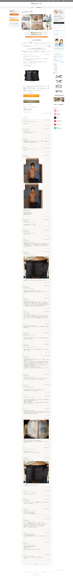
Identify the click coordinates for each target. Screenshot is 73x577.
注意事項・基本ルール (58, 30)
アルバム (36, 43)
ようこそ (25, 43)
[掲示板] (31, 43)
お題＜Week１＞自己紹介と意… (59, 57)
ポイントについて (58, 27)
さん (28, 54)
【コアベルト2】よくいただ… (59, 55)
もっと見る (30, 564)
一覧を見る (63, 62)
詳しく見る (17, 25)
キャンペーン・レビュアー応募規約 (59, 34)
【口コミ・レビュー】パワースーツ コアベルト (31, 56)
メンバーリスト (42, 43)
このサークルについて (57, 52)
